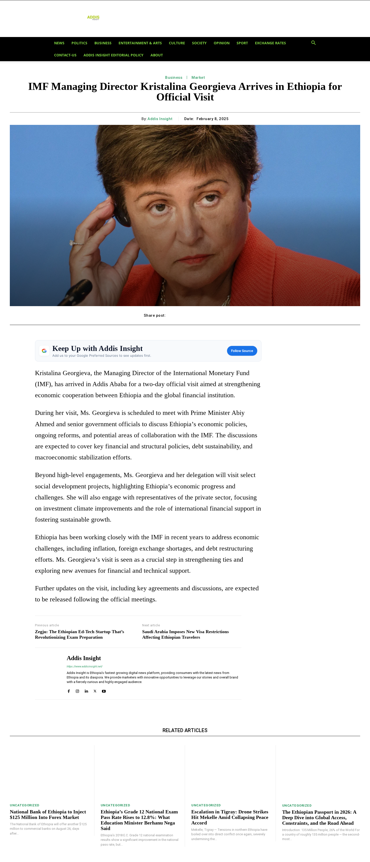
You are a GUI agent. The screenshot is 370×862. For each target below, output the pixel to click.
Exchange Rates (270, 43)
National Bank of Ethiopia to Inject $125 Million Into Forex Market (48, 814)
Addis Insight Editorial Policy (113, 55)
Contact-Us (65, 55)
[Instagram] (77, 690)
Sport (242, 43)
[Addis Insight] (47, 673)
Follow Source (242, 351)
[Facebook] (174, 315)
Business (103, 43)
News (59, 43)
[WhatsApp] (209, 315)
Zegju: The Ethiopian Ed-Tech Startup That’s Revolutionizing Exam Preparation (79, 634)
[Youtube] (104, 690)
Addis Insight (160, 119)
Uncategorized (25, 805)
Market (198, 77)
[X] (186, 315)
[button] (313, 43)
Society (199, 43)
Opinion (222, 43)
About (157, 55)
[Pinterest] (198, 315)
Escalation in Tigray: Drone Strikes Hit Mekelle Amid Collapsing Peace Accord (229, 817)
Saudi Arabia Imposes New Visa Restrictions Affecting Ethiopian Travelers (185, 634)
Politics (79, 43)
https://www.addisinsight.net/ (84, 666)
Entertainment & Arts (140, 43)
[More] (221, 315)
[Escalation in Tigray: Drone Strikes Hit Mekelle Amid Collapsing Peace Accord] (230, 772)
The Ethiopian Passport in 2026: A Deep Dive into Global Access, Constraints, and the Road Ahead (319, 817)
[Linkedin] (86, 690)
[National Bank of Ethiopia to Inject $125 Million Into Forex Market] (49, 772)
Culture (177, 43)
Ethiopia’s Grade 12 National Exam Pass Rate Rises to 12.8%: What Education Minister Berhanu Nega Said (139, 820)
